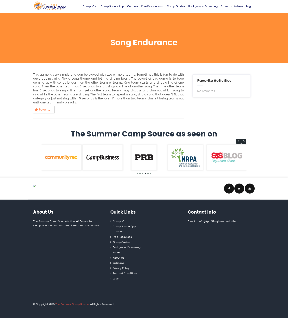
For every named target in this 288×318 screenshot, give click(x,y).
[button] (238, 141)
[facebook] (229, 189)
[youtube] (250, 189)
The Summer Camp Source (72, 304)
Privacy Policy (121, 268)
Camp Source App (112, 6)
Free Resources (151, 6)
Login (249, 6)
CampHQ (88, 6)
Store (224, 6)
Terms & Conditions (125, 273)
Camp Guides (176, 6)
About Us (118, 257)
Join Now (237, 6)
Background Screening (203, 6)
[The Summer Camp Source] (49, 6)
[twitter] (239, 189)
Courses (132, 6)
